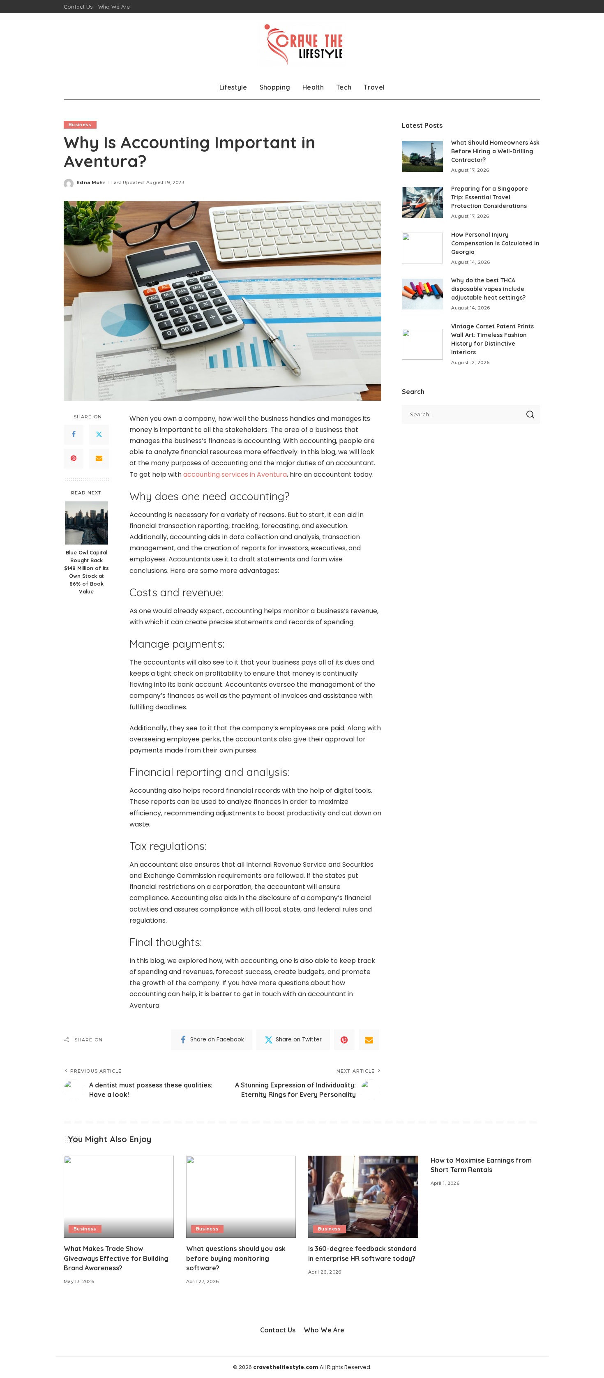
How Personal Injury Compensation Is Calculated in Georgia (495, 243)
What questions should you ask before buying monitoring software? (236, 1258)
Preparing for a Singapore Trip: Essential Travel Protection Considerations (489, 197)
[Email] (99, 458)
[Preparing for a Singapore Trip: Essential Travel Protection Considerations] (422, 202)
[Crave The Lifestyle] (302, 44)
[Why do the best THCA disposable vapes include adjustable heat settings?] (422, 294)
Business (80, 124)
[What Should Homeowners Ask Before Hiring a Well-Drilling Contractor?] (422, 156)
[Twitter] (99, 434)
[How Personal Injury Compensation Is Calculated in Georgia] (422, 248)
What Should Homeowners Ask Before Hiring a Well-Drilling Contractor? (495, 151)
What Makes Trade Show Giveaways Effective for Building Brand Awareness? (116, 1258)
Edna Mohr (90, 182)
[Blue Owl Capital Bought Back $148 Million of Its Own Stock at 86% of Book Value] (86, 523)
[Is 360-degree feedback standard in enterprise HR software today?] (363, 1197)
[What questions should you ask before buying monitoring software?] (241, 1197)
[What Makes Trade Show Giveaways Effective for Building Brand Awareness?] (119, 1197)
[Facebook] (73, 434)
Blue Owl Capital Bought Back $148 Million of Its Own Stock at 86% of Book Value (86, 571)
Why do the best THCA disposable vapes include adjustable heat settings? (488, 289)
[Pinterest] (73, 458)
